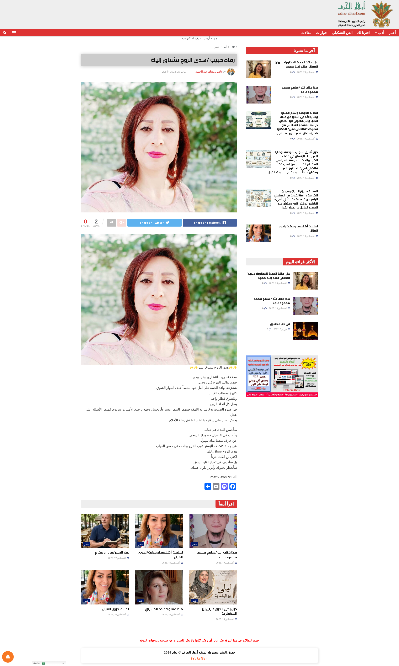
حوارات (321, 32)
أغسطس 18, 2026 (171, 562)
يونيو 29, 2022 (178, 71)
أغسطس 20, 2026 (306, 72)
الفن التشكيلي (342, 32)
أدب (381, 32)
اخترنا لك (363, 32)
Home (233, 47)
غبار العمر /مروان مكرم (112, 552)
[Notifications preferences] (8, 657)
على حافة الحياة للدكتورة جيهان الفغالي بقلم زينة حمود (296, 64)
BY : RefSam (199, 658)
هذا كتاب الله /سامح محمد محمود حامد (217, 554)
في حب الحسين (280, 324)
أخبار (392, 32)
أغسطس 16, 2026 (225, 619)
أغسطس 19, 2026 (225, 562)
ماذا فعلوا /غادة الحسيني (164, 609)
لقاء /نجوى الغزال (115, 609)
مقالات (306, 32)
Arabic (37, 663)
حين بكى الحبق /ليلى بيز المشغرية (219, 611)
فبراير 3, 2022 (280, 329)
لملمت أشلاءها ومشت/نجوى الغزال (160, 554)
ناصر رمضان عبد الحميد (209, 71)
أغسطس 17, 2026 (117, 558)
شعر (216, 47)
